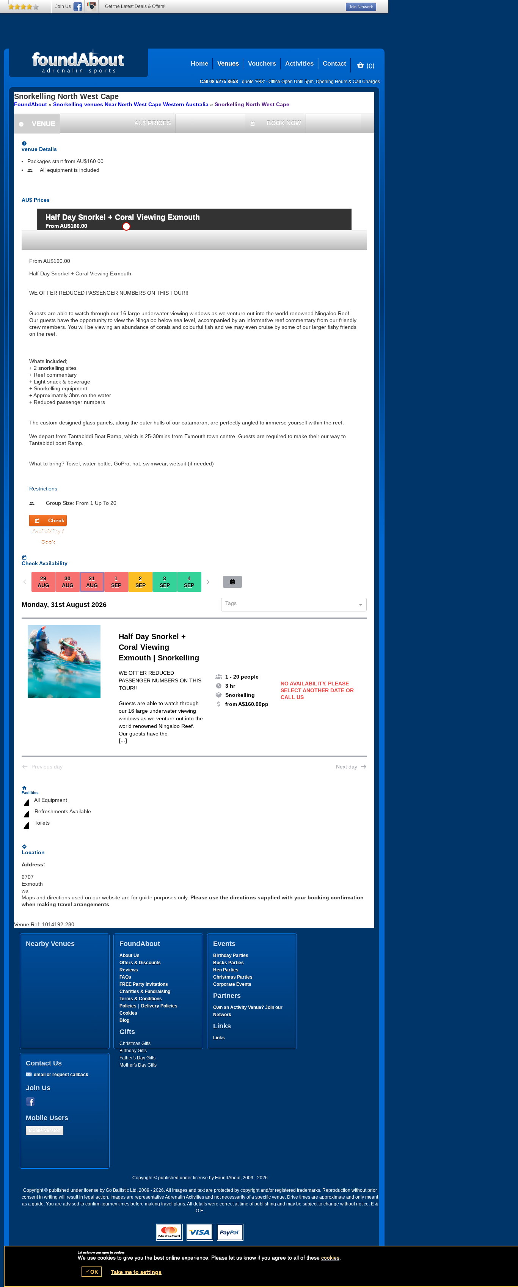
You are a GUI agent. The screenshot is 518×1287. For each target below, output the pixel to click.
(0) (369, 65)
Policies (128, 1006)
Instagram (92, 6)
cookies (330, 1257)
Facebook (32, 1102)
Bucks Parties (228, 962)
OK (91, 1271)
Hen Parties (226, 970)
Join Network (361, 7)
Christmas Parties (233, 977)
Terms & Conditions (140, 998)
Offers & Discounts (140, 962)
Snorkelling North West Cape (252, 104)
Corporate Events (232, 984)
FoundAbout (30, 104)
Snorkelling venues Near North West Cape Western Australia (131, 104)
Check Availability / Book (48, 521)
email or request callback (61, 1074)
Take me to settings (136, 1272)
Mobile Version (44, 1130)
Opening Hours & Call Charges (348, 81)
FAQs (125, 977)
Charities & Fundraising (144, 991)
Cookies (128, 1013)
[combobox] (291, 605)
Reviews (128, 970)
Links (219, 1037)
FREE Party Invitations (143, 984)
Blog (124, 1020)
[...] (123, 740)
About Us (129, 955)
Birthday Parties (230, 955)
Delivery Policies (159, 1006)
